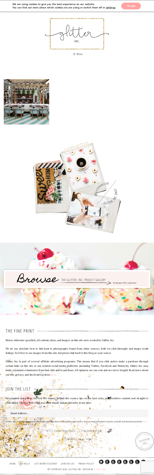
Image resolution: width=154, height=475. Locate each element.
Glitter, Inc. (77, 31)
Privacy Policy (86, 463)
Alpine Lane (100, 469)
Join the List (68, 463)
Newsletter (92, 431)
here (53, 374)
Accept (131, 6)
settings (110, 7)
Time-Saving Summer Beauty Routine (26, 102)
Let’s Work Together (45, 463)
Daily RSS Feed (64, 431)
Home (13, 463)
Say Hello (25, 463)
